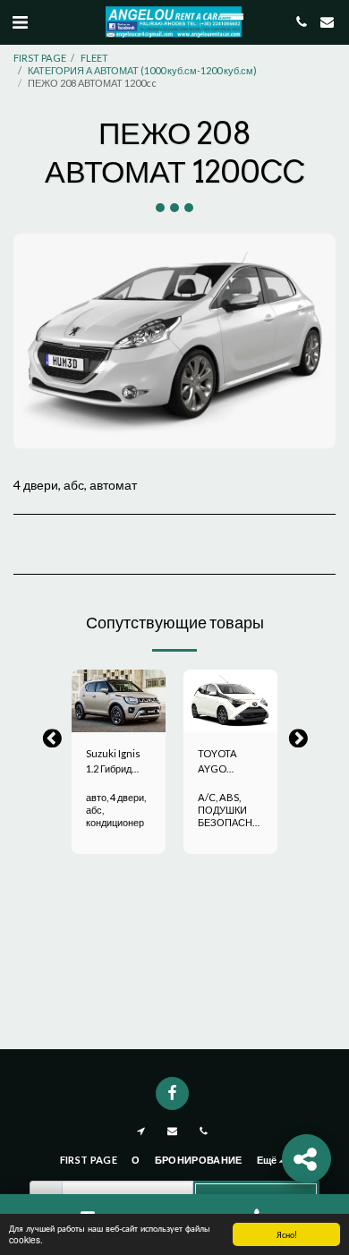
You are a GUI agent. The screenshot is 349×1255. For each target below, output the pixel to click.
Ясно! (287, 1234)
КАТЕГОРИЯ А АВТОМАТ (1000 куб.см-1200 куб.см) (142, 70)
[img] (119, 701)
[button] (19, 21)
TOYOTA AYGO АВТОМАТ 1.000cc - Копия (220, 762)
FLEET (94, 58)
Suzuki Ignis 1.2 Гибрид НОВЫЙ (113, 762)
